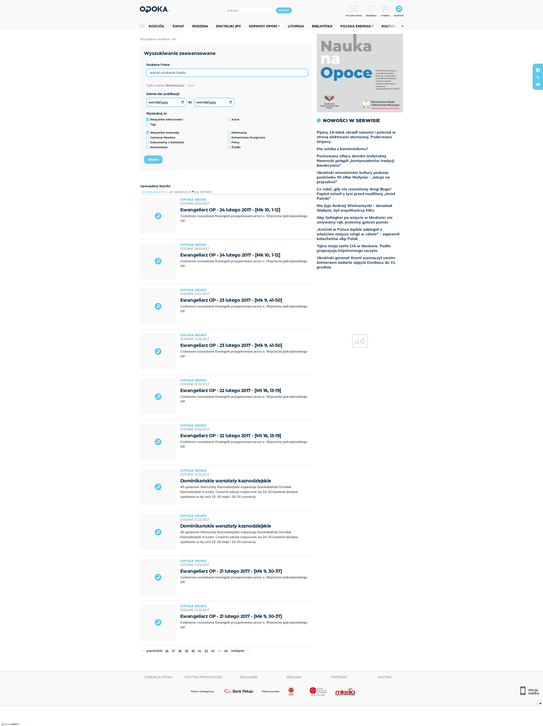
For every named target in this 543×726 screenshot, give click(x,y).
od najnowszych (153, 192)
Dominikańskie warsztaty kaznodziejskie (225, 480)
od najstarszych (180, 192)
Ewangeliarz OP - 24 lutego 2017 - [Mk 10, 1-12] (230, 209)
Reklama (294, 677)
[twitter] (538, 77)
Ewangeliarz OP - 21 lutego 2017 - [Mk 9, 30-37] (231, 571)
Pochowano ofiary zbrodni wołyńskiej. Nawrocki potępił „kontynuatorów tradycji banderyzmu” (355, 161)
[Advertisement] (271, 716)
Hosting (385, 677)
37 (173, 651)
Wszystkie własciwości (166, 119)
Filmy (235, 142)
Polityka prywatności (204, 677)
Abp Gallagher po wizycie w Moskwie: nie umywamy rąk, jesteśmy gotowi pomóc (355, 220)
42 (206, 651)
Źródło (236, 147)
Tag (152, 124)
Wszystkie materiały (164, 132)
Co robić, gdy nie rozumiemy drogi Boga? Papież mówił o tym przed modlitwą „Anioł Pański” (356, 194)
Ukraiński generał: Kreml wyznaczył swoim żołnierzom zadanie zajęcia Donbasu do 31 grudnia (356, 262)
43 (212, 651)
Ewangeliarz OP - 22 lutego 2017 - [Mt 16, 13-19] (230, 390)
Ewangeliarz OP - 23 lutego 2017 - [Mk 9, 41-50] (231, 300)
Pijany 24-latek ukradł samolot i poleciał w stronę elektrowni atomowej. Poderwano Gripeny (356, 137)
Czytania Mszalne (162, 137)
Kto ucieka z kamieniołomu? (342, 148)
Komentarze (159, 147)
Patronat (339, 677)
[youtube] (538, 84)
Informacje (239, 132)
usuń (191, 85)
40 (193, 651)
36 (166, 651)
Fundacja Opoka (158, 677)
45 (226, 651)
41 (199, 651)
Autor (235, 119)
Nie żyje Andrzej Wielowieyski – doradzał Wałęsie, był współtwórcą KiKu (354, 208)
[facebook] (538, 70)
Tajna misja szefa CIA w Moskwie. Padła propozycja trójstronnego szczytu (353, 248)
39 (186, 651)
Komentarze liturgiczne (248, 137)
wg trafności (203, 192)
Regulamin (249, 677)
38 (180, 651)
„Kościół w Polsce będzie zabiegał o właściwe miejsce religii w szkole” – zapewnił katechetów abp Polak (358, 234)
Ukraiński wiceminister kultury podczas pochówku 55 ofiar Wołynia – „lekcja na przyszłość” (353, 177)
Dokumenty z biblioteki (167, 142)
